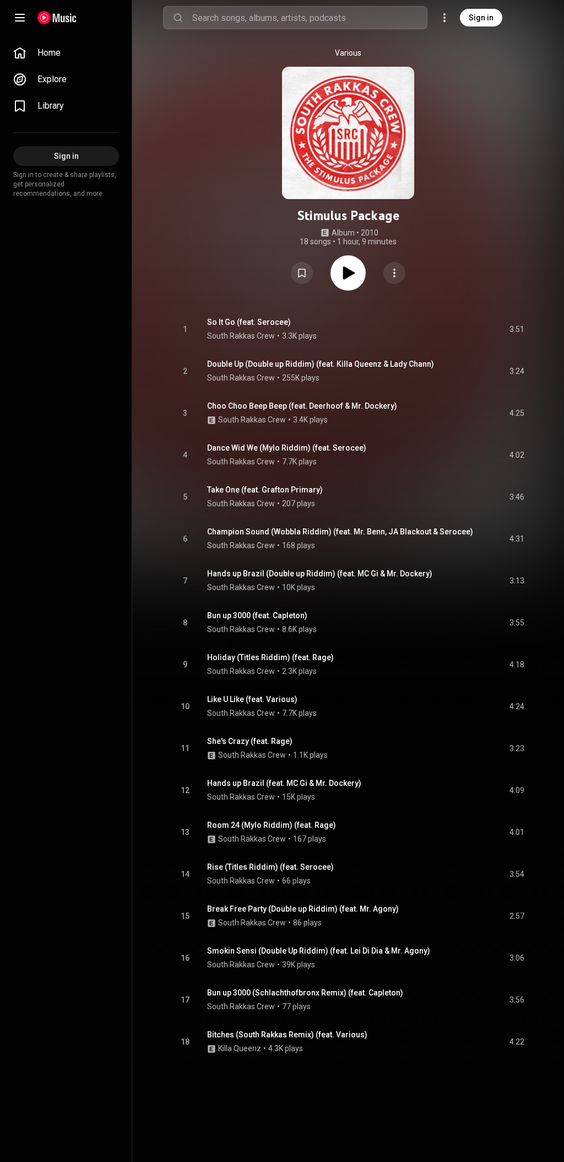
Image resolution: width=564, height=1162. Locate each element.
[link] (66, 53)
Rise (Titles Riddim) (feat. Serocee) (270, 867)
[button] (302, 273)
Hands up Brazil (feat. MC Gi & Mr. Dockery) (284, 783)
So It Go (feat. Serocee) (249, 322)
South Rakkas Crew (241, 335)
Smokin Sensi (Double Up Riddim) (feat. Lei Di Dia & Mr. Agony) (318, 950)
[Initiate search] (178, 17)
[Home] (57, 17)
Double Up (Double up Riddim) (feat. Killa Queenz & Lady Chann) (320, 364)
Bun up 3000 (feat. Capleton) (257, 615)
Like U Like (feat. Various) (252, 699)
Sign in (481, 17)
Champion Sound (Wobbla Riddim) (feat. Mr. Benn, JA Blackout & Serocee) (340, 531)
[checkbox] (516, 329)
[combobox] (309, 18)
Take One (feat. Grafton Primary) (265, 489)
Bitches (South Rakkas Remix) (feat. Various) (287, 1034)
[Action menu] (394, 273)
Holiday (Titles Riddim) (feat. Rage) (270, 657)
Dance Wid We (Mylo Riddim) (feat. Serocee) (286, 447)
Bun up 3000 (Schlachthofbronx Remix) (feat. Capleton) (305, 992)
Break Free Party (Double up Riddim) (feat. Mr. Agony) (303, 908)
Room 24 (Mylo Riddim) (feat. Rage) (271, 825)
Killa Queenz (239, 1048)
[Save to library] (301, 273)
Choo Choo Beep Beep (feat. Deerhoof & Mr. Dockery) (302, 405)
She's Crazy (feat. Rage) (249, 741)
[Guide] (19, 17)
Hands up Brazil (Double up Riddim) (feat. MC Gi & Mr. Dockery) (319, 573)
